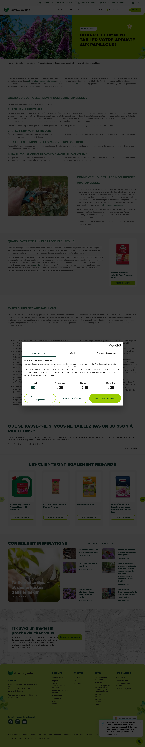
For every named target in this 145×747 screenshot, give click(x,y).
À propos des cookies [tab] (106, 353)
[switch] (60, 387)
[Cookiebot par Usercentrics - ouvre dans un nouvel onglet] (111, 345)
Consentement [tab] (38, 353)
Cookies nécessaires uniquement (40, 398)
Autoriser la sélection (72, 398)
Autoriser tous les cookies (105, 398)
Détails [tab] (72, 353)
